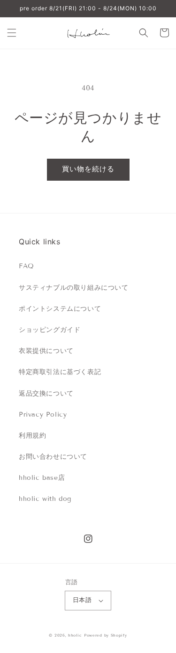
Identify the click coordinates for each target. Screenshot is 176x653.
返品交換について (46, 393)
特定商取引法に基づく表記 (60, 372)
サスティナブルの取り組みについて (74, 288)
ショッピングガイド (49, 330)
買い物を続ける (88, 169)
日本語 (82, 600)
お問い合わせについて (53, 457)
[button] (11, 32)
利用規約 (32, 436)
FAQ (26, 266)
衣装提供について (46, 351)
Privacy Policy (43, 414)
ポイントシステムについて (60, 309)
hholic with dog (45, 499)
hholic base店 (42, 478)
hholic (75, 635)
